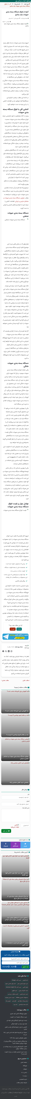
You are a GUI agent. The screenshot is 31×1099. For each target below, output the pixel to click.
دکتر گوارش (25, 980)
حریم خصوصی (23, 1079)
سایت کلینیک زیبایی (23, 990)
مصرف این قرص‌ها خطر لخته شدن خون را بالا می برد (15, 1033)
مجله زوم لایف (19, 647)
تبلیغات (25, 1069)
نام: (28, 794)
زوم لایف (26, 4)
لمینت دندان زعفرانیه (9, 997)
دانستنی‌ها (17, 4)
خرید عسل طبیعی (24, 994)
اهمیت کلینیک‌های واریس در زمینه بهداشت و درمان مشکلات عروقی (15, 1048)
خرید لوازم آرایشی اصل (22, 984)
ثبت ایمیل (25, 967)
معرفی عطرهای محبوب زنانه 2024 (18, 1038)
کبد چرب (15, 1004)
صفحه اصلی (24, 1062)
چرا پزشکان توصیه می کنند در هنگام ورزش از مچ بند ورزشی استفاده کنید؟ (15, 1042)
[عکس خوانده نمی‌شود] (15, 826)
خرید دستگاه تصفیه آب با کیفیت (18, 1017)
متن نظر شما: (25, 808)
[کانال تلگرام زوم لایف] (15, 637)
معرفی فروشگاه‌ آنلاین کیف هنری (18, 1014)
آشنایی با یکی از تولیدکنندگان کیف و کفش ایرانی (16, 1028)
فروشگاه (25, 1066)
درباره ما (25, 1076)
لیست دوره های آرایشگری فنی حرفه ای (17, 1020)
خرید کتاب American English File (13, 987)
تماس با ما (24, 1073)
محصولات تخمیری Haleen (22, 997)
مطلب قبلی (26, 680)
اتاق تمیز (14, 1001)
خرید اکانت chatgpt (16, 980)
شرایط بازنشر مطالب (21, 1083)
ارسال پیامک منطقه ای (23, 1001)
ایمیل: (27, 801)
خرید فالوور (14, 990)
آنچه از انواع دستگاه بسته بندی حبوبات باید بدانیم (17, 13)
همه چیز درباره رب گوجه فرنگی (19, 1024)
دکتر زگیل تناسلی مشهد (10, 984)
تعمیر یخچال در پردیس (13, 994)
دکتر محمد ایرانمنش (23, 1004)
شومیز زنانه (8, 1001)
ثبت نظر (5, 831)
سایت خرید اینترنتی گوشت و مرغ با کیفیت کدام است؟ (16, 1053)
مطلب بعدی (5, 680)
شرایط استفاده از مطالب (15, 1092)
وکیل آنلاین (25, 987)
